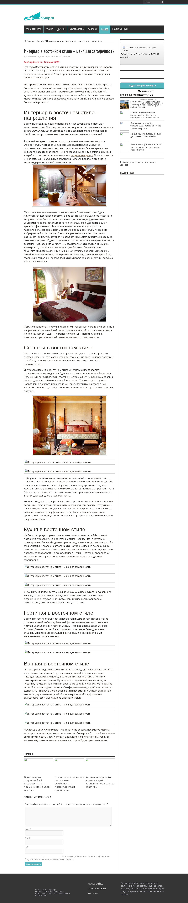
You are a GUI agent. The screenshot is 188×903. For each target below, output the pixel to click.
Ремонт (49, 29)
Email (27, 838)
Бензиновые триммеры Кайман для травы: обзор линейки (146, 135)
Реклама (93, 893)
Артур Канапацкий (43, 57)
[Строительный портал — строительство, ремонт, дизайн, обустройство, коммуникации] (39, 18)
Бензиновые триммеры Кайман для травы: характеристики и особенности (146, 147)
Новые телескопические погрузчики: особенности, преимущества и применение (69, 784)
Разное (104, 29)
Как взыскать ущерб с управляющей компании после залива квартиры (100, 782)
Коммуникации (120, 29)
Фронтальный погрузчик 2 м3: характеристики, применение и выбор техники (37, 784)
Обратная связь (97, 888)
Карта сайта (95, 883)
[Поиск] (162, 2)
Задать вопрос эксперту (142, 85)
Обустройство (76, 29)
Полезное (92, 29)
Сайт (27, 847)
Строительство (33, 29)
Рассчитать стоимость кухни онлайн (139, 55)
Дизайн (61, 29)
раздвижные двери (81, 155)
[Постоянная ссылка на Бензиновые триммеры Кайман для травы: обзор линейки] (124, 140)
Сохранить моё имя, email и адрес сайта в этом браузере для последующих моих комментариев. (67, 858)
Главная (31, 41)
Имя (27, 829)
